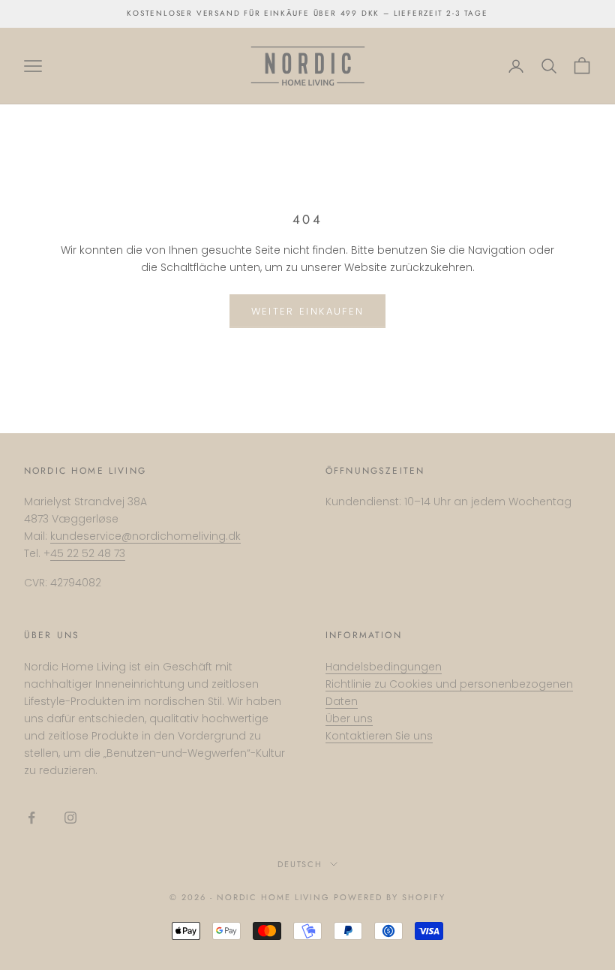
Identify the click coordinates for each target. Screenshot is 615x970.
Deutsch (300, 864)
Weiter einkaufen (307, 311)
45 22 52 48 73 (87, 553)
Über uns (349, 718)
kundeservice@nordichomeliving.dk (145, 536)
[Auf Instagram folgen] (70, 817)
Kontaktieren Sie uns (379, 735)
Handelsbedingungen (384, 666)
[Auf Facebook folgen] (31, 817)
